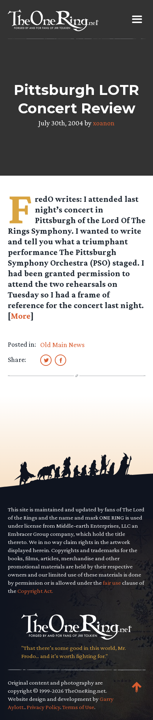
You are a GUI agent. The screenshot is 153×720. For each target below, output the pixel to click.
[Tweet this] (46, 360)
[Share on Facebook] (60, 360)
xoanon (104, 123)
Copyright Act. (35, 591)
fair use (112, 582)
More (21, 316)
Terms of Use (78, 707)
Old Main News (62, 344)
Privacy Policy (43, 707)
